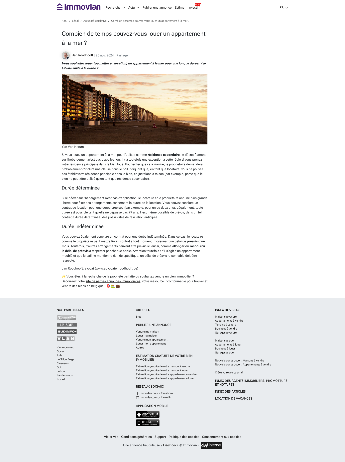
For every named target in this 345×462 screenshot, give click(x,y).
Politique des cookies (184, 437)
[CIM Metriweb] (211, 445)
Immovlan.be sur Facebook (156, 393)
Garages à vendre (226, 332)
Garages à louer (225, 352)
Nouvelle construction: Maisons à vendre (239, 360)
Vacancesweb (65, 347)
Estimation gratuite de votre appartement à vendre (166, 374)
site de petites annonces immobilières (113, 281)
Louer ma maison (147, 335)
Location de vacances (233, 398)
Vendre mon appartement (151, 339)
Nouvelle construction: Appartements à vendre (243, 364)
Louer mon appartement (151, 343)
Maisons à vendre (226, 316)
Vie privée (111, 437)
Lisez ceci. (171, 445)
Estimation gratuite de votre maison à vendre (163, 366)
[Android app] (148, 414)
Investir (193, 7)
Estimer (180, 7)
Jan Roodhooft (82, 55)
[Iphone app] (148, 422)
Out (59, 367)
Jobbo (61, 371)
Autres (140, 347)
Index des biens (227, 310)
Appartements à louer (228, 344)
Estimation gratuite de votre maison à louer (162, 370)
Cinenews (63, 363)
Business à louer (225, 348)
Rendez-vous (65, 375)
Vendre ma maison (147, 331)
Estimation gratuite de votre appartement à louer (165, 378)
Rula (59, 355)
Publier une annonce (157, 7)
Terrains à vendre (225, 324)
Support (161, 437)
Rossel (61, 379)
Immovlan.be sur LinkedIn (155, 397)
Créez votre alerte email (229, 372)
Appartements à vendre (229, 320)
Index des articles (230, 391)
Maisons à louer (225, 340)
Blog (139, 316)
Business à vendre (226, 328)
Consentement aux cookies (221, 437)
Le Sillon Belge (65, 359)
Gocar (60, 351)
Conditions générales (137, 437)
